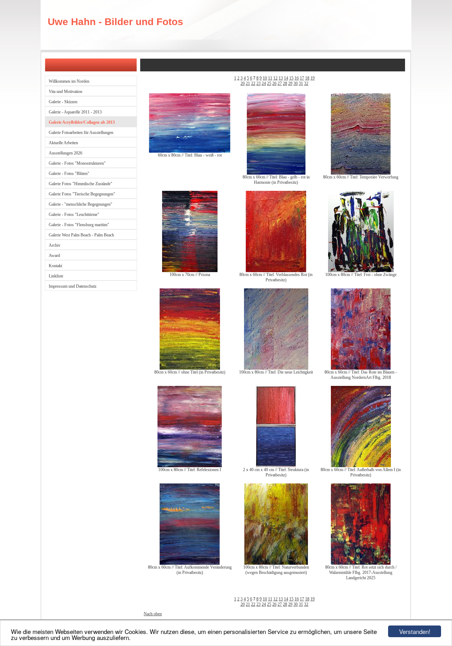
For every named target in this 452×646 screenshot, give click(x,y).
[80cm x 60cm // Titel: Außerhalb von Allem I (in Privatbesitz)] (361, 465)
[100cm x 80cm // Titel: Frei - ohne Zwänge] (361, 270)
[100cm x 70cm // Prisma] (190, 270)
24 (264, 83)
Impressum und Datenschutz (72, 286)
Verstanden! (414, 631)
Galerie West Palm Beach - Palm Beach (81, 235)
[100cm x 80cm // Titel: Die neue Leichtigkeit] (276, 368)
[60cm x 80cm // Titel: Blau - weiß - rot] (189, 151)
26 (274, 83)
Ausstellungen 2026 (65, 153)
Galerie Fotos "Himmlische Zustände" (80, 183)
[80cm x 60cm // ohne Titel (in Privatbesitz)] (190, 368)
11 (270, 78)
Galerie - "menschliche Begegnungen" (80, 204)
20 (242, 83)
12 (275, 78)
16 (297, 78)
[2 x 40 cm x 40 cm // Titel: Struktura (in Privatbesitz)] (276, 465)
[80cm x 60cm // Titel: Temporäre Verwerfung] (361, 173)
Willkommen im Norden (69, 81)
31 (301, 83)
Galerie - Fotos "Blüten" (69, 173)
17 (302, 78)
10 (265, 78)
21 (248, 83)
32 (306, 83)
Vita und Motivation (65, 91)
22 (253, 83)
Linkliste (56, 276)
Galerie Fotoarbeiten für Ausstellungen (81, 132)
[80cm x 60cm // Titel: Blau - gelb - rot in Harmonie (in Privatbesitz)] (276, 173)
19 (312, 78)
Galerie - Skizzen (63, 101)
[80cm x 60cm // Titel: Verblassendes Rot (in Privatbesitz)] (276, 270)
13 (281, 78)
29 (290, 83)
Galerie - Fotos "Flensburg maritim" (79, 224)
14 (286, 78)
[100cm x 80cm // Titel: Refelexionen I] (189, 465)
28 (285, 83)
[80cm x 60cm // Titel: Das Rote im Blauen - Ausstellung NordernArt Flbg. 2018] (361, 368)
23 (258, 83)
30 (295, 83)
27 (280, 83)
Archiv (54, 245)
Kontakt (55, 265)
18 (307, 78)
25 (269, 83)
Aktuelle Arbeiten (63, 142)
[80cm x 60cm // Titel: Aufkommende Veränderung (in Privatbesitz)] (190, 563)
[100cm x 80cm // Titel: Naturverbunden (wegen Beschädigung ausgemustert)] (276, 563)
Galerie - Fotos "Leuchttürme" (74, 214)
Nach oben (153, 613)
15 (291, 78)
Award (54, 255)
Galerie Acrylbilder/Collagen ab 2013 (82, 122)
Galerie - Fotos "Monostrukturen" (77, 163)
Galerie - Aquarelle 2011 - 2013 (75, 112)
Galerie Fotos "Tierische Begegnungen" (82, 194)
